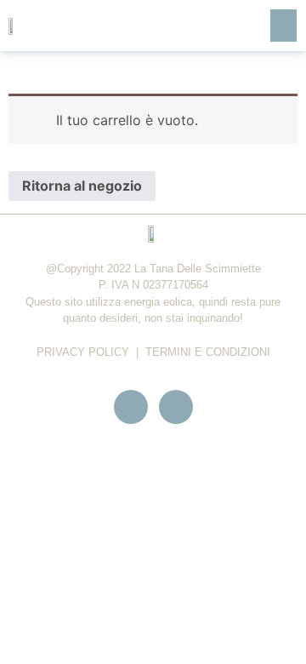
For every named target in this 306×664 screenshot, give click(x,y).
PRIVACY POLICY (83, 352)
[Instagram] (176, 407)
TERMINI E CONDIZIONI (207, 352)
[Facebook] (131, 407)
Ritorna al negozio (82, 185)
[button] (283, 26)
